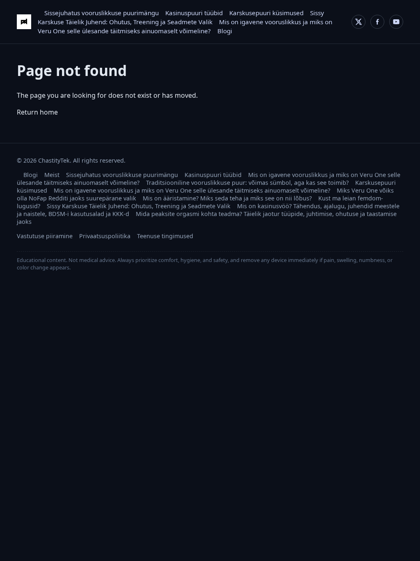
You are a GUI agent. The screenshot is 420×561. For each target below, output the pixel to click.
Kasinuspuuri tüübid (194, 13)
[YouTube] (396, 22)
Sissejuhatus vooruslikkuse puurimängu (101, 13)
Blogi (224, 31)
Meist (51, 175)
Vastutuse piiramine (45, 236)
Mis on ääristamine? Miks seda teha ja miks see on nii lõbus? (227, 198)
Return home (37, 112)
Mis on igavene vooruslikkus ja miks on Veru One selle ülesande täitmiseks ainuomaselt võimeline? (192, 190)
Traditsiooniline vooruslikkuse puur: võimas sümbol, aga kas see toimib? (247, 182)
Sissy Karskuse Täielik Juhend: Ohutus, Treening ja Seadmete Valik (139, 206)
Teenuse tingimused (165, 236)
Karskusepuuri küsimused (266, 13)
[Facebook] (377, 22)
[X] (358, 22)
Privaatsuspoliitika (104, 236)
